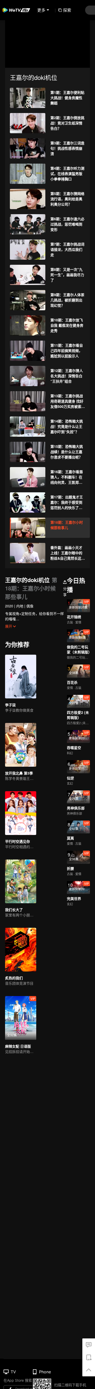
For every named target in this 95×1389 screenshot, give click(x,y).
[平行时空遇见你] (20, 813)
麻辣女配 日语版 (18, 1046)
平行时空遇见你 (17, 841)
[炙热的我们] (20, 950)
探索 (67, 10)
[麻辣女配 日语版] (20, 1018)
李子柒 (10, 704)
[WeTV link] (16, 10)
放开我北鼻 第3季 (19, 773)
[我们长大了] (20, 881)
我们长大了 (14, 909)
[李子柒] (20, 676)
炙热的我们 (14, 977)
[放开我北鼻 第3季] (20, 745)
